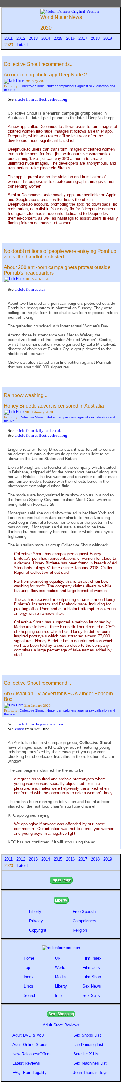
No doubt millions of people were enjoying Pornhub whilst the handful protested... (60, 254)
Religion (80, 930)
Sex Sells (91, 995)
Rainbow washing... (25, 395)
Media (60, 977)
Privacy (36, 921)
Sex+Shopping (61, 1014)
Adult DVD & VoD (28, 1035)
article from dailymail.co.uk (38, 430)
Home (29, 958)
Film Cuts (91, 967)
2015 (58, 38)
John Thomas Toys (90, 1072)
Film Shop (92, 977)
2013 (34, 38)
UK (57, 958)
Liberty (61, 900)
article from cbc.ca (30, 289)
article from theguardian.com (39, 724)
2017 (83, 38)
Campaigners (84, 921)
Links (28, 986)
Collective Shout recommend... (37, 683)
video (20, 729)
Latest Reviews (26, 1063)
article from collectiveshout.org (41, 99)
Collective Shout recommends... (39, 64)
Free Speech (84, 911)
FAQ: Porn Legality (29, 1072)
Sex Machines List (90, 1063)
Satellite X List (86, 1054)
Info (58, 995)
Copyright (37, 930)
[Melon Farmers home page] (61, 947)
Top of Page (61, 880)
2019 (107, 38)
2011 (9, 38)
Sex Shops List (87, 1035)
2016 (71, 38)
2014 (46, 38)
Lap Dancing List (88, 1044)
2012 (21, 38)
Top (27, 967)
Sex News (92, 986)
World (60, 967)
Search (30, 995)
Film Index (92, 958)
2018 (96, 38)
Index (29, 977)
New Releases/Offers (31, 1054)
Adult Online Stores (29, 1044)
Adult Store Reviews (61, 1025)
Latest (22, 45)
